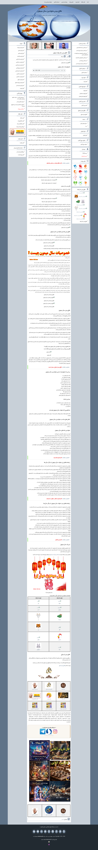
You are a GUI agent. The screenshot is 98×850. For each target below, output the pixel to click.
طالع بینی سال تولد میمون (60, 52)
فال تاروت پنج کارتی (20, 68)
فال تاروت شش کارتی (19, 71)
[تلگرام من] (60, 831)
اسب (38, 610)
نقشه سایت (43, 839)
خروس (59, 640)
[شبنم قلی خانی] (34, 46)
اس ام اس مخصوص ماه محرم (81, 58)
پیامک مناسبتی (64, 2)
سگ (59, 650)
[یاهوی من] (63, 831)
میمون (59, 610)
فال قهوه (85, 90)
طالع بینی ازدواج (84, 114)
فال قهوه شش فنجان (83, 96)
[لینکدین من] (34, 831)
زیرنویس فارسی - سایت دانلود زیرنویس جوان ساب (18, 98)
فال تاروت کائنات (20, 56)
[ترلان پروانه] (49, 46)
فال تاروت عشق (21, 80)
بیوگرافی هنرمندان (20, 152)
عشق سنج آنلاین (84, 144)
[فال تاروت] (60, 751)
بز (38, 620)
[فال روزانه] (39, 751)
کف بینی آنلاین (84, 105)
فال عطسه (22, 143)
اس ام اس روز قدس (83, 61)
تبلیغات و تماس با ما (48, 2)
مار (38, 603)
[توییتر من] (45, 831)
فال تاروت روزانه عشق (19, 82)
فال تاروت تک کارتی (20, 59)
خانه (88, 2)
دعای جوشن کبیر (83, 123)
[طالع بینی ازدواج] (49, 672)
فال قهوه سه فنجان (83, 93)
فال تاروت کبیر (21, 50)
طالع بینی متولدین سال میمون (49, 11)
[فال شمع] (39, 771)
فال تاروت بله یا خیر (20, 85)
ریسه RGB (85, 153)
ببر (38, 630)
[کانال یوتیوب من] (37, 831)
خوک (60, 603)
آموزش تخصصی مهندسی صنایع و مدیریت (18, 105)
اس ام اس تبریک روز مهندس (81, 63)
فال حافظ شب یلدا (20, 124)
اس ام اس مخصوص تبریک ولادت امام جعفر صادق (81, 54)
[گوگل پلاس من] (41, 831)
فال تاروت (77, 2)
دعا (86, 126)
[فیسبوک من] (56, 831)
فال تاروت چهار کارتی (20, 65)
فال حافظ (83, 2)
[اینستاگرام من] (52, 831)
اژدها (60, 620)
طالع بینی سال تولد (83, 221)
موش (38, 640)
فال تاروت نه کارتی (20, 74)
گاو (59, 630)
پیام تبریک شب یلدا (20, 127)
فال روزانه (71, 2)
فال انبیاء (85, 81)
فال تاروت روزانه (20, 47)
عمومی (62, 819)
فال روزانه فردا (21, 155)
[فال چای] (60, 792)
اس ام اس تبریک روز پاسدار (81, 50)
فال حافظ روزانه (21, 121)
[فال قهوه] (60, 771)
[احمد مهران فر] (63, 46)
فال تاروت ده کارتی (20, 77)
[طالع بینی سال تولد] (80, 206)
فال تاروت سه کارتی (20, 62)
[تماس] (49, 831)
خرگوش (38, 650)
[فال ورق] (39, 792)
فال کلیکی (85, 135)
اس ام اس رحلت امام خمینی (82, 47)
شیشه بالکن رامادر (20, 102)
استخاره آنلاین (56, 2)
